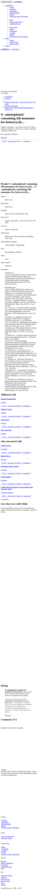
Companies (13, 11)
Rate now (4, 138)
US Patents (4, 865)
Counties (12, 33)
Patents (11, 14)
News (3, 883)
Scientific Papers (14, 24)
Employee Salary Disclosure (18, 16)
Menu (7, 38)
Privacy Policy (14, 44)
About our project (6, 875)
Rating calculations (7, 863)
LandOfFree (9, 5)
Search (11, 40)
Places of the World (15, 22)
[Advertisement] (19, 70)
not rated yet (12, 141)
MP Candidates (14, 13)
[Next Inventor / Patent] (3, 724)
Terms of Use (13, 42)
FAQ (2, 869)
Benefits (3, 861)
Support (3, 885)
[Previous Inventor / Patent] (1, 724)
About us (4, 877)
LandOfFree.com (6, 867)
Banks (11, 29)
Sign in (7, 46)
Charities (12, 9)
